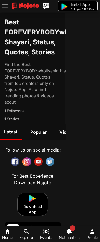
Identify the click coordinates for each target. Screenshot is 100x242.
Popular (38, 132)
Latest (11, 132)
